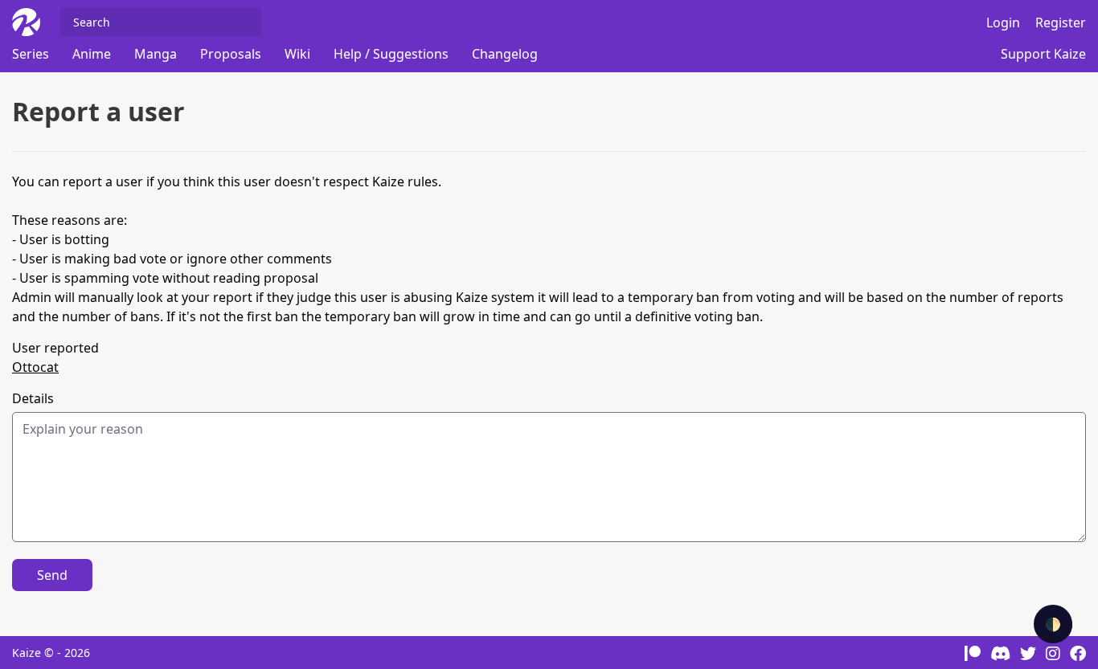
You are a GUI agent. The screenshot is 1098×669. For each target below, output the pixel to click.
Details (33, 398)
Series (30, 54)
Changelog (505, 54)
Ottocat (35, 367)
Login (1003, 22)
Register (1060, 22)
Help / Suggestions (391, 54)
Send (52, 575)
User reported (55, 348)
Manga (155, 54)
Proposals (230, 54)
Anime (91, 54)
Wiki (297, 54)
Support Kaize (1043, 54)
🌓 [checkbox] (1053, 624)
